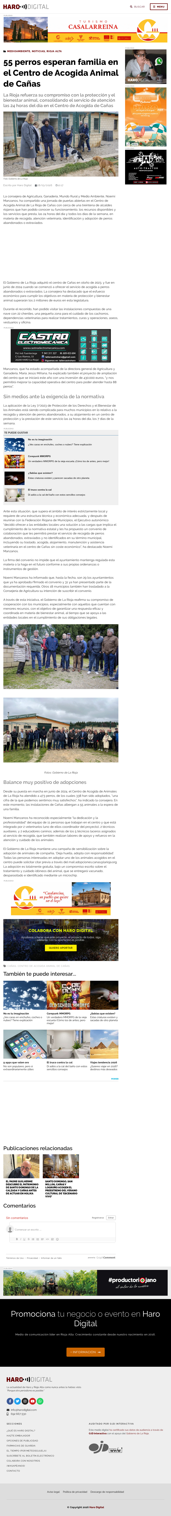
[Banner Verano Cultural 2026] (146, 144)
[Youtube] (32, 1401)
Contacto (13, 1471)
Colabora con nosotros (23, 1461)
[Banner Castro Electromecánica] (61, 360)
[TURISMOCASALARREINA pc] (85, 40)
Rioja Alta (54, 51)
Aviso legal (53, 1491)
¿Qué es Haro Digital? (21, 1430)
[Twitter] (17, 1401)
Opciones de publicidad (22, 1440)
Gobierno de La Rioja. (137, 1433)
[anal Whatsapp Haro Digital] (146, 82)
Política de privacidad (75, 1491)
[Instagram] (25, 1401)
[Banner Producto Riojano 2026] (85, 1293)
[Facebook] (10, 1401)
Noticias (38, 51)
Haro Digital (96, 1507)
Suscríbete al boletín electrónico (30, 1456)
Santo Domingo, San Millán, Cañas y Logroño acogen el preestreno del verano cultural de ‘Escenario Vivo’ (61, 1189)
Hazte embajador (18, 1435)
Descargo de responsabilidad (107, 1491)
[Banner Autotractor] (146, 182)
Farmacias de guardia (21, 1445)
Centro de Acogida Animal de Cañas (44, 966)
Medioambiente (18, 51)
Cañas (11, 966)
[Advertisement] (60, 253)
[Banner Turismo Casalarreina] (61, 913)
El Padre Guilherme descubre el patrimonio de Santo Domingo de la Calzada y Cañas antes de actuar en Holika (22, 1187)
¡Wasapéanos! (16, 1466)
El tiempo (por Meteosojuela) (26, 1450)
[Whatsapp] (40, 1401)
